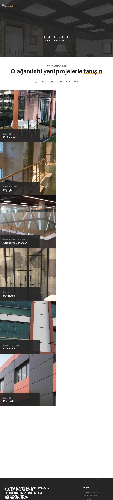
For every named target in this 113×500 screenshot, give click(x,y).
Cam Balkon (9, 348)
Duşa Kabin (9, 295)
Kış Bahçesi (9, 137)
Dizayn (6, 134)
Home (47, 40)
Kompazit (8, 401)
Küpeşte (8, 190)
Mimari (11, 134)
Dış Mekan (13, 187)
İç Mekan (21, 239)
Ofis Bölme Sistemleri (15, 242)
